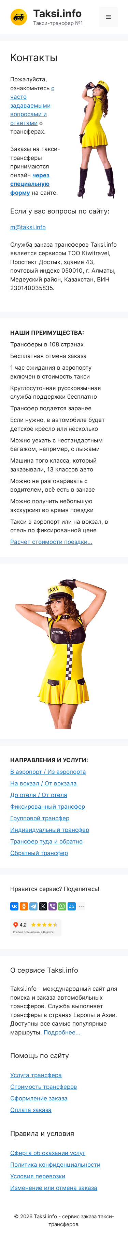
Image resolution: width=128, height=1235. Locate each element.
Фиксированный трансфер (47, 806)
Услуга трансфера (36, 1075)
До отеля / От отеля (38, 795)
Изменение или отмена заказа (53, 1187)
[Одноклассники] (24, 906)
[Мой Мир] (72, 906)
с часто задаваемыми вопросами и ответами (32, 105)
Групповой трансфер (39, 818)
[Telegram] (33, 906)
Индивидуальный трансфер (49, 829)
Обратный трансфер (39, 853)
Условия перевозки (37, 1176)
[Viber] (52, 906)
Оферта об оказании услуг (47, 1153)
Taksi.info (57, 13)
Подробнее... (62, 1032)
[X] (43, 906)
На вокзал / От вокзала (43, 783)
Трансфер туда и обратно (46, 841)
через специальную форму (29, 184)
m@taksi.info (28, 227)
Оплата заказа (31, 1110)
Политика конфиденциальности (55, 1164)
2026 (26, 1216)
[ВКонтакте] (14, 906)
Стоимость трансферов (43, 1086)
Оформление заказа (39, 1098)
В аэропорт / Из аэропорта (48, 771)
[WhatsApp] (62, 906)
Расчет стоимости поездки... (51, 541)
